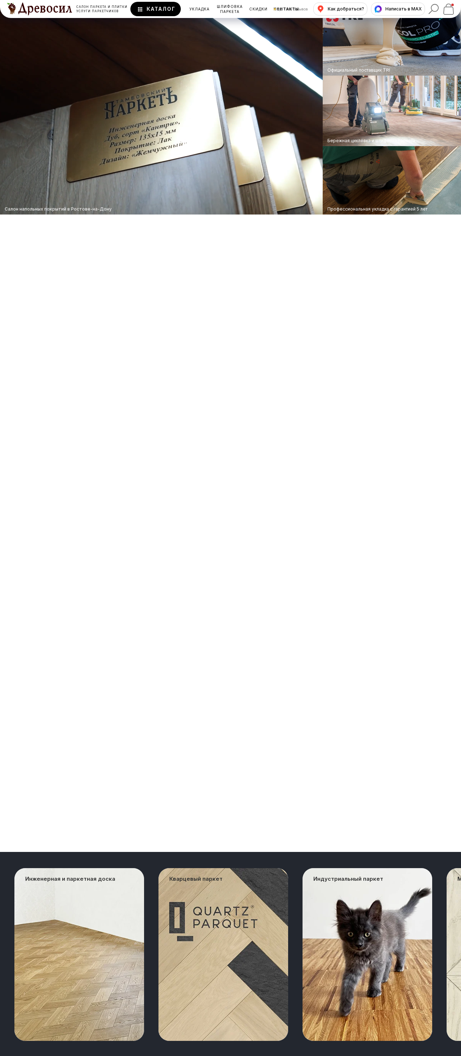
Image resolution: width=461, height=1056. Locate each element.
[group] (79, 954)
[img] (392, 111)
